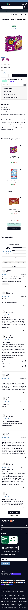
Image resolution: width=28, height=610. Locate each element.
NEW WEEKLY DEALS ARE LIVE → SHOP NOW (14, 1)
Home (2, 14)
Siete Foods (14, 23)
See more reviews (14, 512)
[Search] (25, 7)
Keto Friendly (4, 11)
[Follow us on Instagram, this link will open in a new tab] (5, 574)
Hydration (19, 11)
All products (7, 14)
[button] (23, 4)
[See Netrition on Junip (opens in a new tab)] (17, 515)
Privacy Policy (4, 591)
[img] (3, 59)
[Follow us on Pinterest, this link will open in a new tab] (7, 574)
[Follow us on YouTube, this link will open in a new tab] (10, 574)
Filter (15, 266)
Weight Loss (12, 11)
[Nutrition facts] (4, 70)
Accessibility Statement (19, 591)
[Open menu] (2, 4)
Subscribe (5, 563)
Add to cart (19, 75)
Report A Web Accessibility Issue (11, 551)
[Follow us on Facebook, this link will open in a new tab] (2, 574)
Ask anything (15, 257)
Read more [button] (11, 357)
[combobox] (12, 7)
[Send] (25, 85)
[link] (14, 28)
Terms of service (10, 591)
